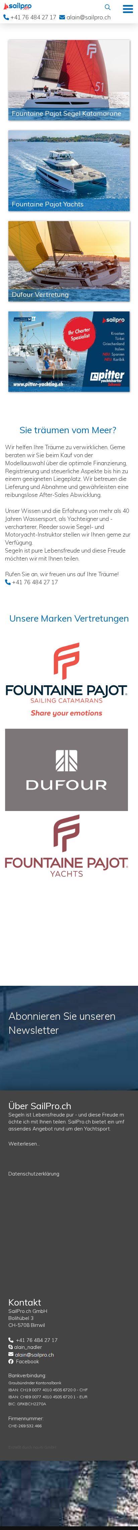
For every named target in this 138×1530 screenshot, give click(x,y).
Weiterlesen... (24, 1143)
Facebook (27, 1361)
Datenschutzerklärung (33, 1174)
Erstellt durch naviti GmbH (32, 1447)
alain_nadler (28, 1347)
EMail (89, 17)
